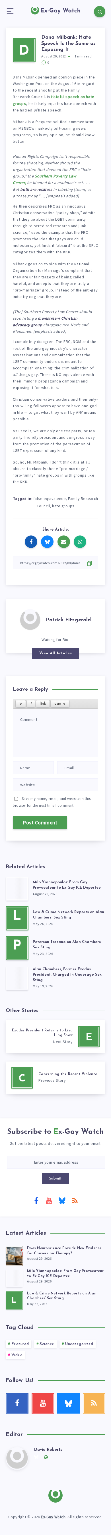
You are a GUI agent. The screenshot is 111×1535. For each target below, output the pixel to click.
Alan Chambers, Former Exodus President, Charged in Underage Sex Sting (67, 974)
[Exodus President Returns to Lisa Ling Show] (55, 1036)
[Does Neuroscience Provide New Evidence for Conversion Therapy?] (14, 1255)
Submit (55, 1178)
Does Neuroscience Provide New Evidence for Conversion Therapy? (64, 1251)
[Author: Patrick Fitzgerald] (30, 619)
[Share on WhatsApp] (80, 541)
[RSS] (74, 1200)
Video (17, 1355)
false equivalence (49, 498)
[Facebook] (36, 1200)
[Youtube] (49, 1200)
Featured (20, 1344)
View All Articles (55, 653)
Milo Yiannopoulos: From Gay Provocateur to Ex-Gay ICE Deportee (67, 884)
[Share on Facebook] (31, 541)
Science (47, 1344)
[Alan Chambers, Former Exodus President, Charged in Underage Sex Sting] (17, 978)
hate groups (63, 505)
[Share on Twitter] (47, 541)
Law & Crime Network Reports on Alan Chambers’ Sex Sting (68, 914)
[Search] (99, 11)
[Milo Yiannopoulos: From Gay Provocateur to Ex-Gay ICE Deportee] (17, 888)
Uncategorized (79, 1344)
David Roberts (48, 1450)
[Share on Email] (63, 541)
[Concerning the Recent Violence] (55, 1078)
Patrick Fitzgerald (68, 620)
